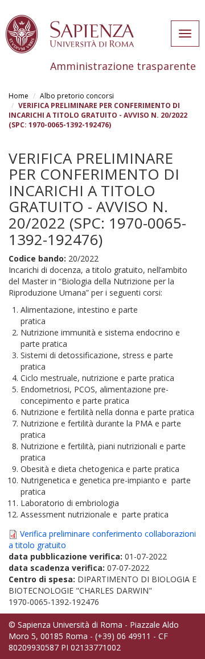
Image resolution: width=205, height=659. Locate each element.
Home (18, 96)
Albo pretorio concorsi (77, 96)
